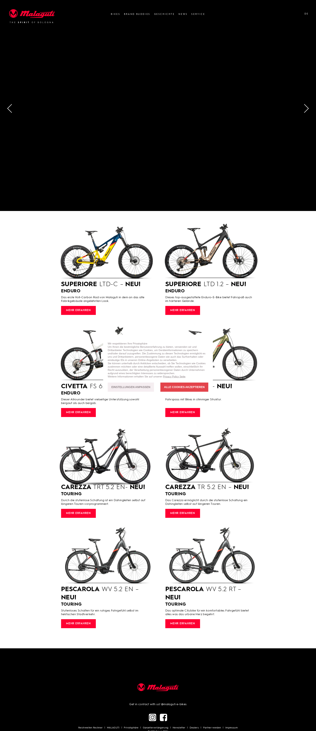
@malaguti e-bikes (174, 704)
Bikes (115, 14)
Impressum (231, 728)
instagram (152, 717)
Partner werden (212, 728)
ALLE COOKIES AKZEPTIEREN (184, 387)
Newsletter (179, 728)
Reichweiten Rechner (90, 728)
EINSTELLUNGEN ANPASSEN (130, 387)
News (182, 14)
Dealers (194, 728)
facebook (163, 717)
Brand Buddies (137, 14)
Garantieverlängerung (155, 728)
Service (198, 14)
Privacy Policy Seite (174, 376)
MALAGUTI (113, 728)
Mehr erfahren (78, 310)
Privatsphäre (131, 728)
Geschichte (164, 14)
